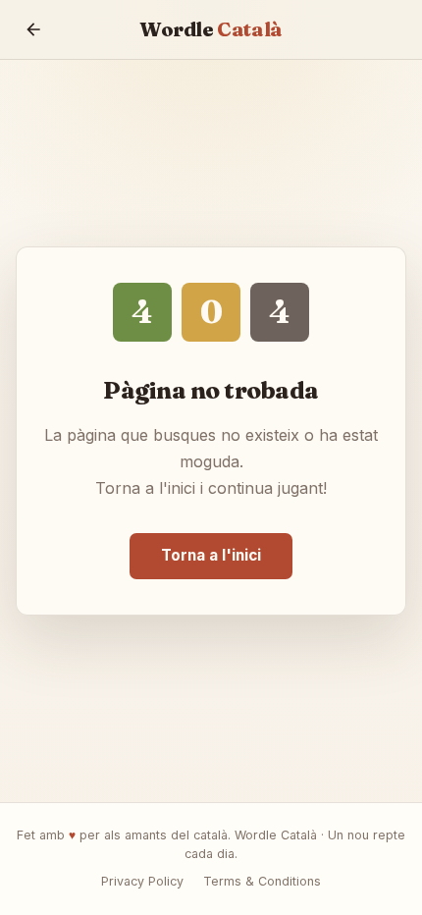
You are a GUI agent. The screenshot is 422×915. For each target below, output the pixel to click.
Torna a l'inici (211, 555)
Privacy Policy (142, 881)
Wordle (211, 29)
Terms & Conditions (262, 881)
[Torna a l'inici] (33, 29)
